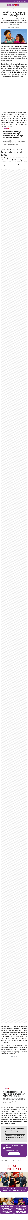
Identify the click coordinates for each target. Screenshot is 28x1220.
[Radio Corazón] (13, 5)
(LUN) (14, 160)
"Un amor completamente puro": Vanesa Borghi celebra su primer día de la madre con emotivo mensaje (15, 1130)
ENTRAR (16, 1)
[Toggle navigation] (3, 5)
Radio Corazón (15, 72)
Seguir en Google (14, 1153)
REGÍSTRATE (23, 1)
